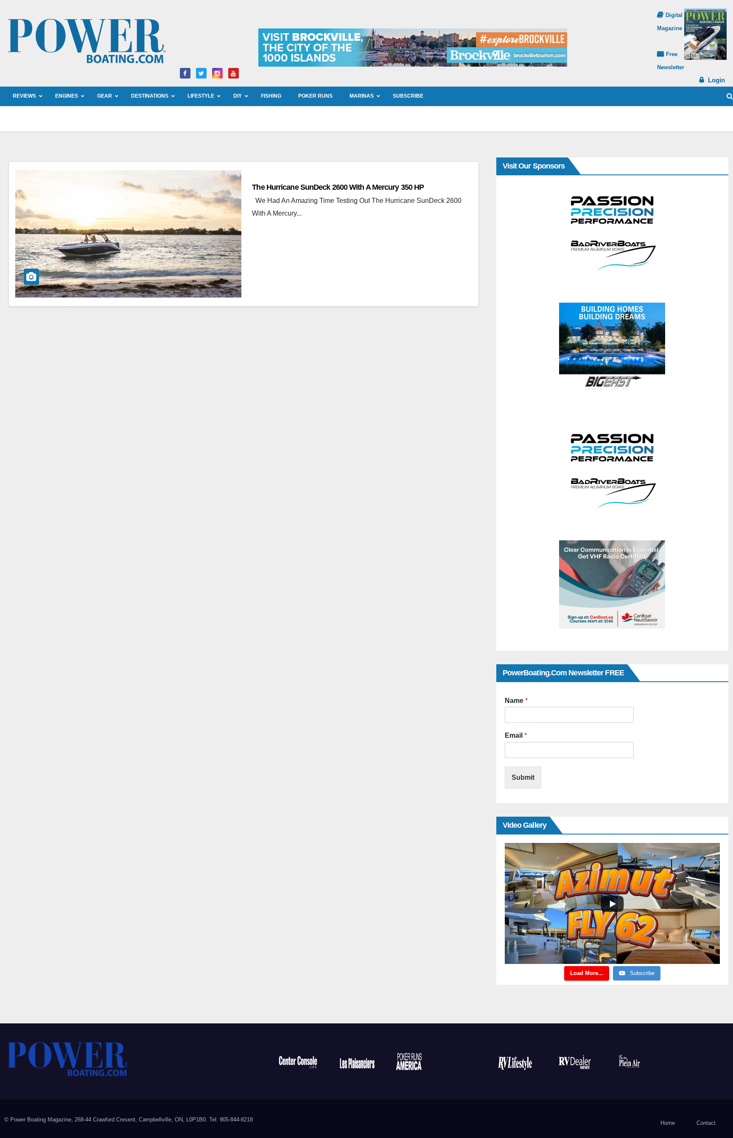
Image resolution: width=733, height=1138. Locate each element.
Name (516, 700)
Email (516, 735)
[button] (730, 96)
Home (667, 1123)
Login (716, 80)
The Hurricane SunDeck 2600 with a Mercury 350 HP (338, 187)
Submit (523, 777)
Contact (706, 1123)
